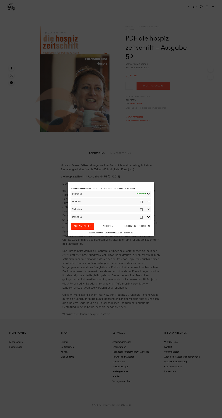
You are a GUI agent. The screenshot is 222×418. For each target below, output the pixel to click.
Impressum (128, 233)
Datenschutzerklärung (113, 233)
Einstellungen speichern (136, 226)
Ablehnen (108, 226)
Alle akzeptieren (82, 226)
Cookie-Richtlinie (96, 233)
